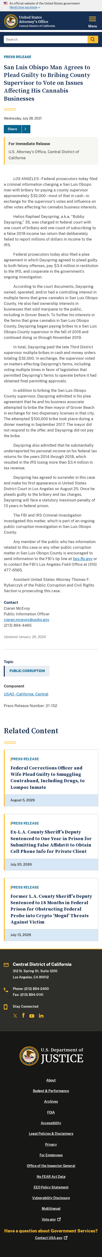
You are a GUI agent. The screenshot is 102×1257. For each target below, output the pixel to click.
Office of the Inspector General (51, 1166)
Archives (51, 1101)
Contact (48, 1238)
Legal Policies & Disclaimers (51, 1134)
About (51, 1080)
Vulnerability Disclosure (51, 1198)
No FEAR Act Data (51, 1177)
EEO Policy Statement (51, 1187)
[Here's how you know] (51, 5)
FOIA (51, 1112)
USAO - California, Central (26, 694)
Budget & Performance (51, 1091)
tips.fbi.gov (83, 559)
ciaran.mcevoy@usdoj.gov (26, 620)
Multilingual (51, 1208)
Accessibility (51, 1123)
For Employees (51, 1155)
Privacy (51, 1144)
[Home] (30, 27)
